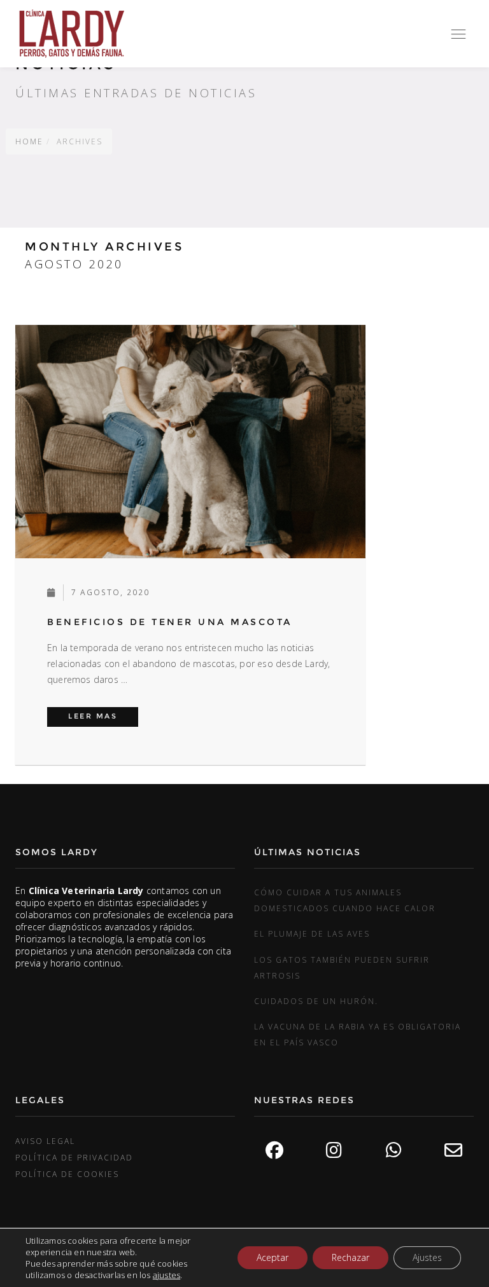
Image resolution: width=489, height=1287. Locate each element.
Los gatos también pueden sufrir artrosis (342, 967)
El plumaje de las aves (312, 933)
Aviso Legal (45, 1141)
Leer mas (103, 716)
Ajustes (427, 1257)
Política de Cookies (67, 1174)
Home (29, 141)
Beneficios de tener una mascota (169, 622)
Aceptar (272, 1257)
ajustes (166, 1275)
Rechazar (350, 1257)
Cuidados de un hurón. (316, 1001)
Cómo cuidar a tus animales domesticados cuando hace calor (345, 900)
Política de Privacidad (74, 1157)
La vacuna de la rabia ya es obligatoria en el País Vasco (357, 1034)
